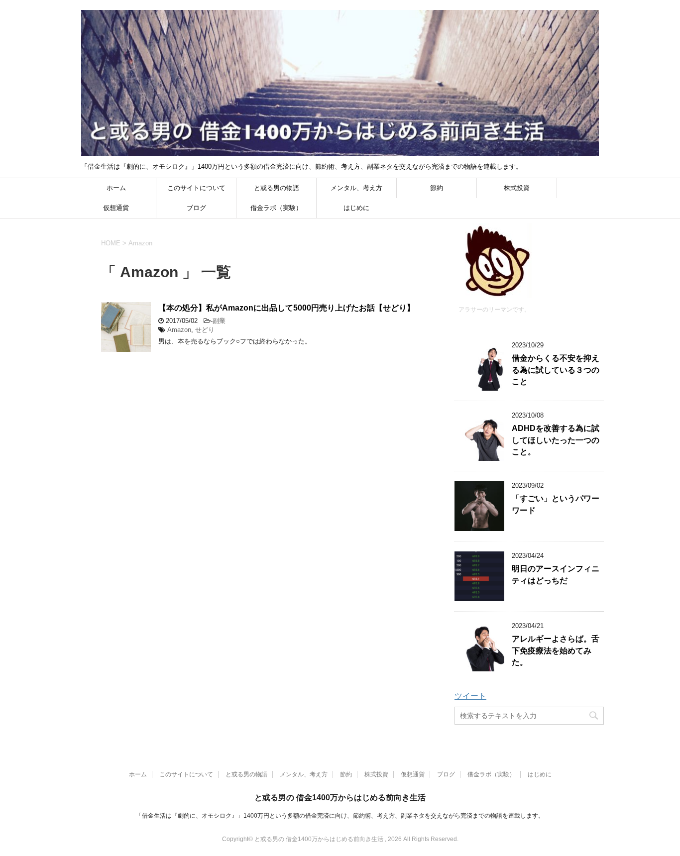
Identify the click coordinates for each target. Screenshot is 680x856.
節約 (436, 188)
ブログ (196, 208)
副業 (219, 320)
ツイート (470, 696)
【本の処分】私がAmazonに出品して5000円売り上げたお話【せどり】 (286, 308)
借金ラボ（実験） (276, 208)
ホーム (116, 188)
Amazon (179, 329)
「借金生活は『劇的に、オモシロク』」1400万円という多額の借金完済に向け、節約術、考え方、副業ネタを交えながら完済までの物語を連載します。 (340, 815)
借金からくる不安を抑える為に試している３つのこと (555, 370)
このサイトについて (196, 188)
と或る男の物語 (276, 188)
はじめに (356, 208)
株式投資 (517, 188)
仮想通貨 (116, 208)
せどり (205, 329)
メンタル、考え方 (356, 188)
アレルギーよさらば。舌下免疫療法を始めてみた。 (555, 650)
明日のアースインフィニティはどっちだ (555, 574)
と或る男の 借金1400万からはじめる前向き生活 (340, 797)
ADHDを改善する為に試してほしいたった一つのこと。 (555, 440)
